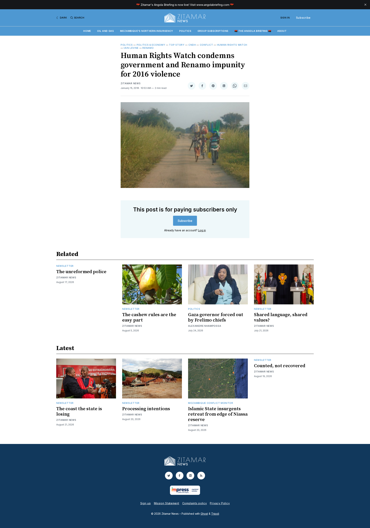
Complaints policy (194, 503)
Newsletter (65, 265)
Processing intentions (146, 409)
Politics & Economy (151, 44)
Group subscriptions (213, 30)
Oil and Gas (105, 30)
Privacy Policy (220, 503)
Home (87, 30)
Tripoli (215, 513)
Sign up (145, 503)
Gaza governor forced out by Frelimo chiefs (215, 317)
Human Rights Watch (232, 44)
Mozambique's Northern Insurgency (146, 30)
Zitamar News (130, 83)
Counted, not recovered (279, 366)
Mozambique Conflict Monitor (210, 403)
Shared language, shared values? (280, 317)
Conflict (206, 44)
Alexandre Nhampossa (204, 325)
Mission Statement (166, 503)
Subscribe (303, 17)
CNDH (192, 44)
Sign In (285, 17)
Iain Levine (131, 47)
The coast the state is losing (79, 411)
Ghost (204, 513)
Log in (202, 230)
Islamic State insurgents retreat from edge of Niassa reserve (218, 414)
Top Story (176, 44)
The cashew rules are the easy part (149, 317)
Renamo (148, 47)
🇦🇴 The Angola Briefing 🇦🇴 (253, 30)
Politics (185, 30)
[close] (365, 5)
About (282, 30)
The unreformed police (81, 272)
